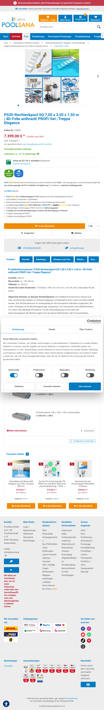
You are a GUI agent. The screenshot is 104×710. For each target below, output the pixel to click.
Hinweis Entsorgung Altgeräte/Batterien (69, 556)
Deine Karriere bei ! (49, 587)
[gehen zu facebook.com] (83, 629)
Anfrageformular (77, 248)
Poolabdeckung (88, 547)
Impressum (67, 530)
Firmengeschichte (49, 539)
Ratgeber (46, 575)
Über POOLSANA (47, 532)
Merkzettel (28, 534)
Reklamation (48, 571)
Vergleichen (29, 233)
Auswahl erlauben (52, 386)
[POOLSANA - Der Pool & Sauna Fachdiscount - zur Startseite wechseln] (18, 22)
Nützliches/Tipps (82, 259)
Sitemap (84, 571)
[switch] (39, 375)
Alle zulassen (85, 386)
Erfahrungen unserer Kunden (49, 553)
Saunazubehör (87, 568)
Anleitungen (47, 578)
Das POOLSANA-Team (49, 546)
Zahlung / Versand (46, 560)
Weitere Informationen (21, 164)
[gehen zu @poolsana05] (83, 641)
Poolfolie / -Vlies (86, 563)
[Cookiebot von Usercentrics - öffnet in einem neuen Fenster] (89, 322)
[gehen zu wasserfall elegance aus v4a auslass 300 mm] (21, 485)
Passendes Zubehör (17, 454)
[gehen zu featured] (83, 635)
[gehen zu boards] (89, 641)
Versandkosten (71, 698)
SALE (83, 530)
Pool (83, 534)
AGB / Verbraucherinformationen (69, 537)
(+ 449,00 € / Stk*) (58, 414)
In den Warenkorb (46, 226)
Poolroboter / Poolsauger (87, 542)
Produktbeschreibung (12, 259)
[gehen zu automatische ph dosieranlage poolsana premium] (83, 485)
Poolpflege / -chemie (87, 553)
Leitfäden (46, 582)
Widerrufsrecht (68, 544)
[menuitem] (70, 25)
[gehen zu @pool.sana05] (83, 647)
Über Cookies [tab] (85, 329)
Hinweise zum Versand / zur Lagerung (63, 259)
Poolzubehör (86, 558)
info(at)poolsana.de (32, 248)
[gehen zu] (18, 105)
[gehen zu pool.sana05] (89, 629)
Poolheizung (86, 537)
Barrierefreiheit (68, 568)
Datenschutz (67, 547)
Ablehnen (19, 386)
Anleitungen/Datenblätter (43, 259)
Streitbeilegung (68, 565)
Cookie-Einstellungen (68, 573)
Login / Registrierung (29, 529)
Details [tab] (52, 329)
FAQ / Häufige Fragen (48, 567)
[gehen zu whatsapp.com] (89, 635)
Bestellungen (29, 540)
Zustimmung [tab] (18, 329)
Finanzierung (95, 259)
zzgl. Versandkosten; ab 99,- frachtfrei (37, 144)
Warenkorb (28, 537)
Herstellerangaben (27, 259)
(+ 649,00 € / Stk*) (58, 393)
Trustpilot (8, 666)
